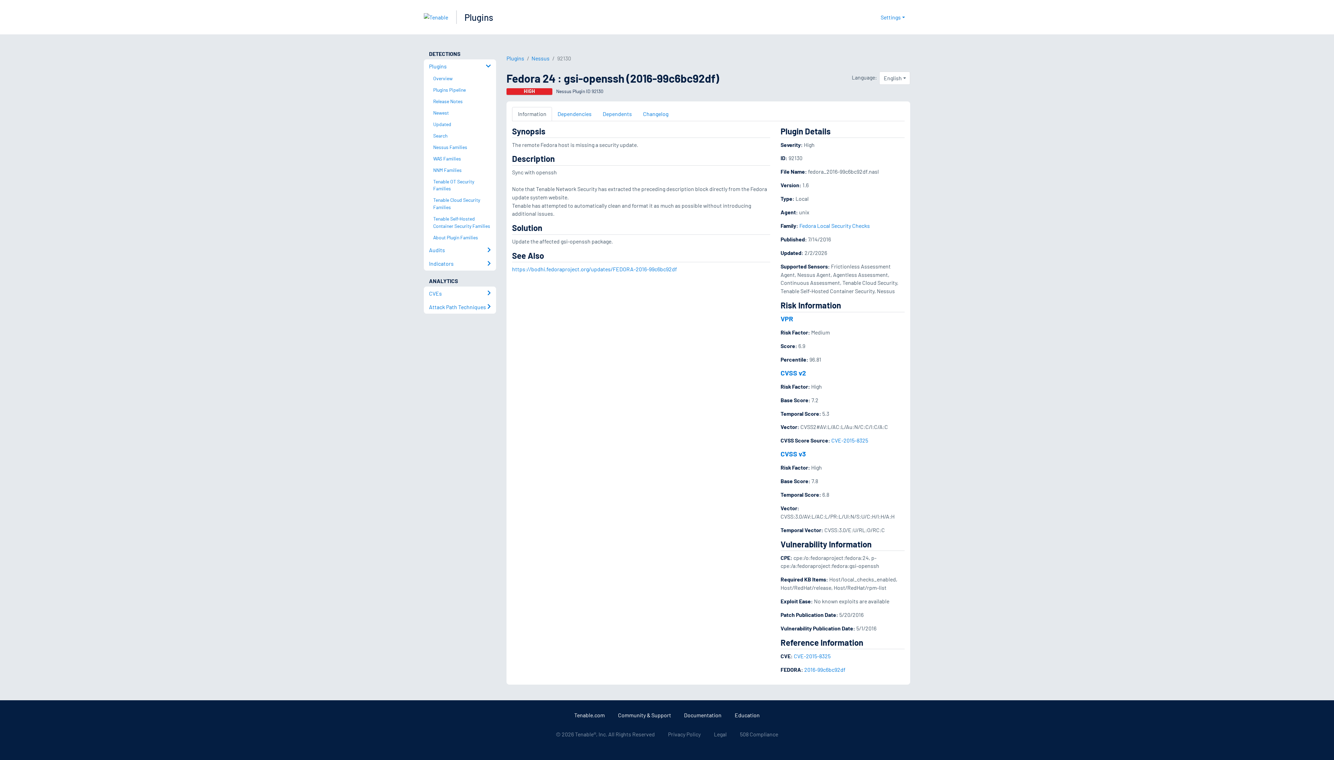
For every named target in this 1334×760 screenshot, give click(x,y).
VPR (787, 318)
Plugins (478, 17)
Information (532, 113)
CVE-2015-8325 (849, 440)
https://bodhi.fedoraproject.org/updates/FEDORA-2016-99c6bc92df (594, 269)
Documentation (703, 715)
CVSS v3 (793, 453)
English (893, 78)
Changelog (655, 113)
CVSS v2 (793, 373)
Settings (891, 17)
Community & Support (644, 715)
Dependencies (575, 113)
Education (747, 715)
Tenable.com (589, 715)
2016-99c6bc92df (825, 669)
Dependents (617, 113)
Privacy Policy (684, 734)
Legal (720, 734)
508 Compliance (759, 734)
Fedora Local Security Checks (834, 225)
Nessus (541, 58)
